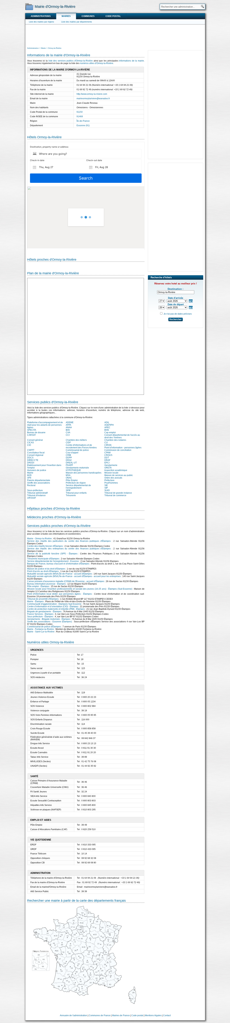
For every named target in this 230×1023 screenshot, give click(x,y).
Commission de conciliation (117, 450)
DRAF (107, 460)
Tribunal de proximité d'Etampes (43, 599)
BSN (106, 430)
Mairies (66, 16)
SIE (106, 485)
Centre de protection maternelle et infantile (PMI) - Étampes (56, 609)
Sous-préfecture (35, 490)
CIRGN (107, 445)
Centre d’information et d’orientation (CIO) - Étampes (52, 606)
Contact (167, 1015)
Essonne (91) (83, 125)
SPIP (68, 490)
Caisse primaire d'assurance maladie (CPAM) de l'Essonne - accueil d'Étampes (65, 581)
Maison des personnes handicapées (83, 473)
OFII (29, 478)
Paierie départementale (38, 480)
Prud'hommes (111, 483)
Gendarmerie (110, 465)
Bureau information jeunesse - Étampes (46, 584)
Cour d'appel (72, 452)
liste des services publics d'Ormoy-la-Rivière (71, 60)
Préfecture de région (76, 483)
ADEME (69, 422)
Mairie (30, 473)
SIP (106, 488)
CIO (29, 445)
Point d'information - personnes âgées (122, 447)
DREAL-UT (71, 462)
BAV (68, 430)
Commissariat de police (77, 450)
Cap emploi (110, 432)
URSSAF (31, 498)
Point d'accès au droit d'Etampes (43, 571)
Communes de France (100, 1015)
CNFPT (30, 450)
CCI (68, 435)
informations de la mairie (131, 60)
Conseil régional (35, 455)
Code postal (113, 16)
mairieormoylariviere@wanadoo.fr (93, 98)
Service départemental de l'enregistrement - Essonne (53, 561)
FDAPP (69, 465)
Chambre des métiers (76, 440)
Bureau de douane (36, 432)
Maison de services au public (118, 475)
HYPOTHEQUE (73, 470)
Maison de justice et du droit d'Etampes (46, 568)
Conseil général (35, 440)
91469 (80, 116)
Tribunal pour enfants (76, 493)
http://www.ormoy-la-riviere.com (92, 94)
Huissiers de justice (36, 470)
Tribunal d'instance (36, 495)
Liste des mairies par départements (76, 22)
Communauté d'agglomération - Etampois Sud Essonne (54, 604)
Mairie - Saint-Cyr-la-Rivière (40, 631)
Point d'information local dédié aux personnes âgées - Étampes (59, 594)
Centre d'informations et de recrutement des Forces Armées (81, 446)
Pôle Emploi (72, 480)
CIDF (68, 442)
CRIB (68, 455)
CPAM (107, 452)
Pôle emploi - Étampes (38, 586)
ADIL (106, 422)
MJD (29, 475)
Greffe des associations (38, 483)
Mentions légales (153, 1015)
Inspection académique (115, 470)
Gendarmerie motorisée (77, 467)
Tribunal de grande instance (118, 493)
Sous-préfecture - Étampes (40, 616)
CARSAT (31, 435)
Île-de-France (83, 121)
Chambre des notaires (115, 440)
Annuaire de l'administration (73, 1015)
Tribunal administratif (37, 493)
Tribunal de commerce (115, 495)
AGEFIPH (109, 425)
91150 (80, 112)
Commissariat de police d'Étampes (44, 626)
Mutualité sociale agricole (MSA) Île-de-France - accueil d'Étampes (59, 574)
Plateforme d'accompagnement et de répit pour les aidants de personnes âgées (45, 425)
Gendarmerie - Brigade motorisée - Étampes (48, 619)
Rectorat (31, 485)
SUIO (107, 490)
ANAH (69, 427)
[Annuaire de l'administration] (29, 6)
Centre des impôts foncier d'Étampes (45, 546)
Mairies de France (121, 1015)
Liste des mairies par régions (41, 22)
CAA (68, 432)
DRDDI (30, 462)
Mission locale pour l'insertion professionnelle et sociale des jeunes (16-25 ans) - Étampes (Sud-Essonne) (79, 589)
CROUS (108, 455)
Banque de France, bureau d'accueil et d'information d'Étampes (58, 563)
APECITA (31, 430)
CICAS (30, 442)
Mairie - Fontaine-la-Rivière (40, 629)
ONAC (69, 478)
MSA (68, 475)
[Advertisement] (115, 35)
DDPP (69, 457)
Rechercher (175, 319)
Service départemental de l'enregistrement (78, 486)
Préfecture (109, 480)
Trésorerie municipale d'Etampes (43, 558)
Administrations (41, 16)
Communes (88, 16)
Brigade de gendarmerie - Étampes (44, 611)
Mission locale (111, 473)
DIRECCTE (32, 460)
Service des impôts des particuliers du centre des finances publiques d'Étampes (69, 541)
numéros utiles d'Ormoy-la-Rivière (96, 63)
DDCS (30, 457)
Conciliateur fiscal (36, 452)
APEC (107, 427)
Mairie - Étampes (35, 601)
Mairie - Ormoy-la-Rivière (39, 538)
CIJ (106, 442)
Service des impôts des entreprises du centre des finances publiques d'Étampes (69, 548)
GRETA (108, 467)
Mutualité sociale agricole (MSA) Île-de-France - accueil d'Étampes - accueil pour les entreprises (74, 576)
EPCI (106, 462)
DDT (106, 457)
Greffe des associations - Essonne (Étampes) (49, 621)
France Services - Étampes (40, 614)
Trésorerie (71, 495)
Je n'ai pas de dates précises (178, 314)
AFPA (68, 425)
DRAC (69, 460)
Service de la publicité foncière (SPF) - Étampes (52, 553)
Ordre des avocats (113, 478)
